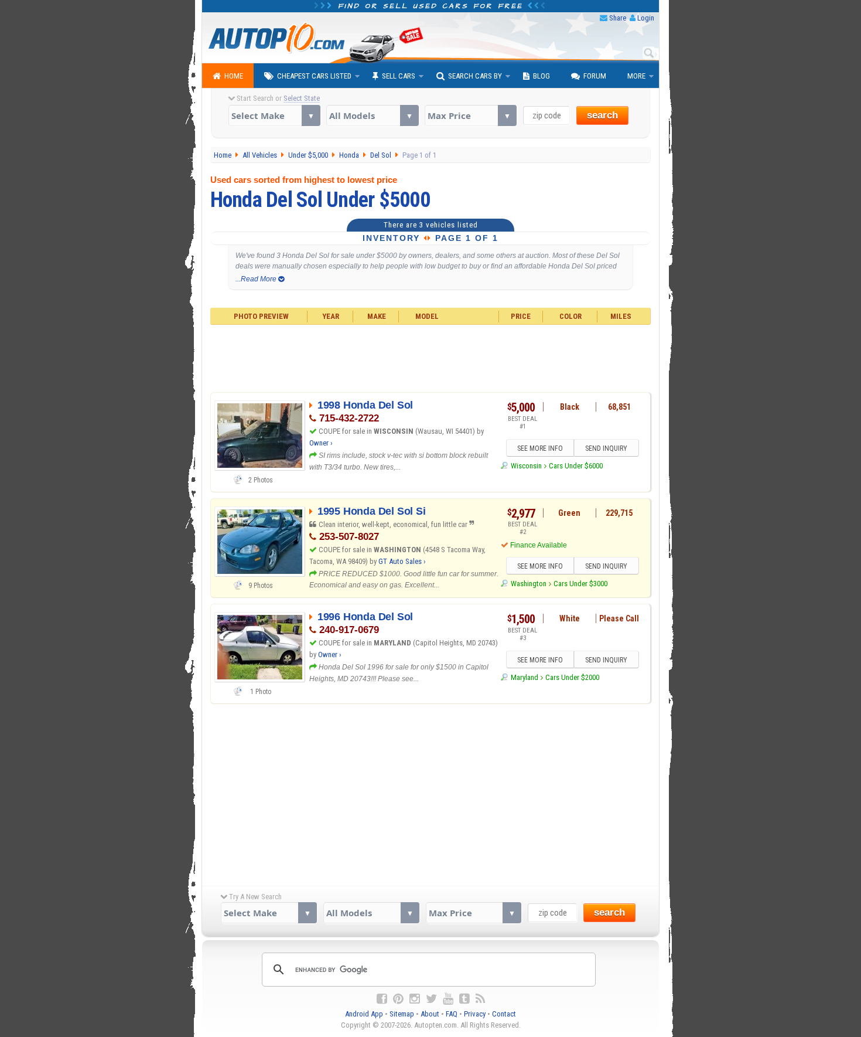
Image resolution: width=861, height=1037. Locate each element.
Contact (504, 1013)
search (602, 115)
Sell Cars (398, 76)
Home (233, 76)
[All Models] (372, 115)
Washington (528, 583)
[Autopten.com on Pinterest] (398, 999)
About (430, 1013)
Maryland (524, 677)
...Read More (256, 279)
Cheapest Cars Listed (314, 76)
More (636, 76)
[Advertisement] (430, 357)
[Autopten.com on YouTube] (448, 999)
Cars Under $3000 (580, 583)
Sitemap (402, 1013)
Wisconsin (526, 465)
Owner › (321, 442)
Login (645, 17)
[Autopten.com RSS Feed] (480, 999)
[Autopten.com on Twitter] (431, 999)
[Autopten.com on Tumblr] (464, 999)
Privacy (475, 1013)
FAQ (451, 1013)
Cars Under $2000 (572, 677)
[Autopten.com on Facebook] (382, 999)
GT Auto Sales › (402, 561)
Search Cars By (475, 76)
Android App (364, 1013)
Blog (541, 76)
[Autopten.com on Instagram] (414, 999)
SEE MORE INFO (540, 448)
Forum (594, 76)
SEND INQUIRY (606, 448)
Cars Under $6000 (576, 465)
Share (617, 17)
